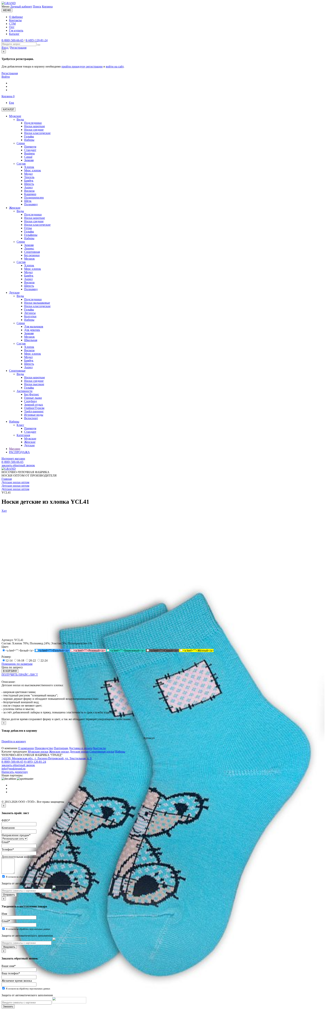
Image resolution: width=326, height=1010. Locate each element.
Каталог (14, 33)
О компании (26, 748)
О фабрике (16, 16)
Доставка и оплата (80, 748)
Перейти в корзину (14, 741)
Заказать (8, 1006)
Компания (8, 827)
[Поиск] (38, 44)
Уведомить (9, 947)
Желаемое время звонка (17, 980)
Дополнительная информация (21, 856)
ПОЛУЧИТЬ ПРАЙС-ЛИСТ (20, 674)
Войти (6, 76)
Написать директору (15, 772)
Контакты (15, 20)
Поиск (37, 6)
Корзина (47, 6)
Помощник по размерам (17, 663)
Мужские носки (38, 751)
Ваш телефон (11, 973)
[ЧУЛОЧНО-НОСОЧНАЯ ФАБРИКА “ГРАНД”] (9, 3)
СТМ (12, 23)
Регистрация (10, 73)
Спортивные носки (101, 751)
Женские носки (59, 751)
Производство (44, 748)
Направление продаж (16, 835)
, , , (46, 758)
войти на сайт (115, 66)
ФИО (6, 820)
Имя (4, 913)
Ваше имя (9, 966)
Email (6, 842)
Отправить (9, 894)
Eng (11, 102)
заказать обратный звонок (18, 465)
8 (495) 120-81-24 (37, 40)
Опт (11, 27)
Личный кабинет (21, 6)
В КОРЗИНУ (10, 671)
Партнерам (61, 748)
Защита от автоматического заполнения (27, 883)
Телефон (8, 849)
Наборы (120, 751)
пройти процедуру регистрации (82, 66)
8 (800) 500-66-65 (12, 40)
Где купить (16, 30)
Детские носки (79, 751)
